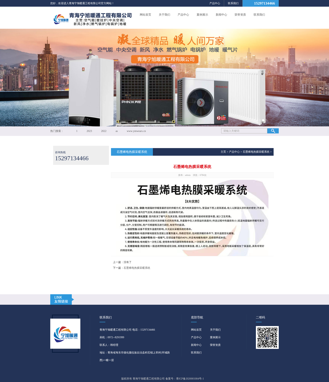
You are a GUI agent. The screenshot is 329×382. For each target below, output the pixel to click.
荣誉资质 (240, 14)
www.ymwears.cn (136, 131)
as (117, 131)
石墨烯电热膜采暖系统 (256, 151)
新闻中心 (221, 14)
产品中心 (214, 3)
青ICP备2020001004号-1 (190, 378)
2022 (103, 131)
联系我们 (233, 3)
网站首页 (145, 14)
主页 (223, 151)
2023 (89, 131)
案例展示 (202, 14)
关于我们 (164, 14)
